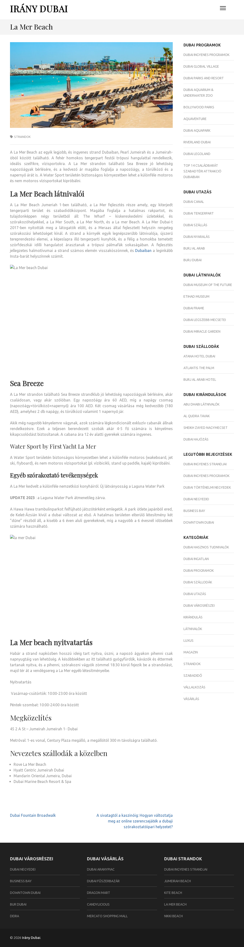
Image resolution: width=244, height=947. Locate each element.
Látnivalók (192, 629)
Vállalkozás (194, 687)
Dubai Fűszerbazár (103, 881)
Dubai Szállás (195, 225)
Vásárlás (191, 699)
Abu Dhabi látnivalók (201, 404)
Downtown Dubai (198, 522)
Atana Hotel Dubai (199, 356)
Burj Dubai (192, 260)
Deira (14, 916)
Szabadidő (192, 675)
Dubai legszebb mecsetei (204, 320)
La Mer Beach (175, 904)
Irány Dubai (39, 8)
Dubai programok (198, 570)
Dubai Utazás (194, 594)
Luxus (188, 640)
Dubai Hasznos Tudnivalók (206, 547)
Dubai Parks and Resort (203, 78)
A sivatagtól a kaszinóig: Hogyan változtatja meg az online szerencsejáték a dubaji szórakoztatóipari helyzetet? (135, 821)
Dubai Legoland (196, 154)
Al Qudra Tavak (196, 416)
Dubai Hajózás (195, 439)
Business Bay (194, 511)
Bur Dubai (18, 904)
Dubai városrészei (199, 605)
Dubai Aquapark (196, 130)
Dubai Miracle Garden (201, 331)
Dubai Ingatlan (196, 559)
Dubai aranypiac (101, 869)
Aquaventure (195, 119)
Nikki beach (173, 916)
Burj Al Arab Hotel (199, 379)
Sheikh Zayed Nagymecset (205, 428)
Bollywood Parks (198, 107)
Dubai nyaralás (196, 237)
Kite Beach (173, 893)
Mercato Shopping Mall (107, 916)
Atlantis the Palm (198, 368)
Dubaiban (143, 250)
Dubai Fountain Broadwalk (33, 815)
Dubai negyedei (196, 499)
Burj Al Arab (194, 248)
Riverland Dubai (197, 142)
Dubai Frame (193, 308)
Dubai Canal (193, 202)
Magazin (190, 652)
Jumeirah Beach (177, 881)
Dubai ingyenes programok (206, 55)
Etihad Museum (196, 296)
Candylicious (98, 904)
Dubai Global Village (201, 66)
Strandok (22, 136)
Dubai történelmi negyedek (207, 487)
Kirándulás (193, 617)
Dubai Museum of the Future (207, 285)
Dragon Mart (98, 893)
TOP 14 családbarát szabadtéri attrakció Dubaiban (202, 171)
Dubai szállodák (197, 582)
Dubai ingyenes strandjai (205, 464)
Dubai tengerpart (198, 213)
